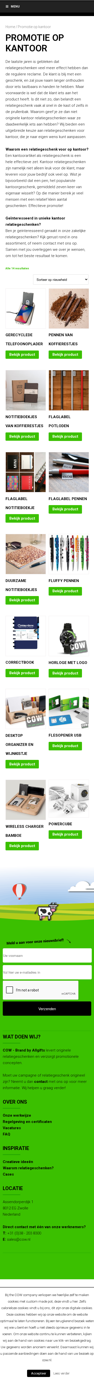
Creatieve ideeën (18, 1162)
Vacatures (12, 1128)
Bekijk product (22, 354)
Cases (8, 1174)
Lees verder (61, 1373)
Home (10, 27)
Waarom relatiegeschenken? (28, 1168)
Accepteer (38, 1373)
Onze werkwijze (17, 1115)
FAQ (6, 1134)
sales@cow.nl (18, 1239)
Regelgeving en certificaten (27, 1121)
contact (41, 1081)
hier (75, 1301)
